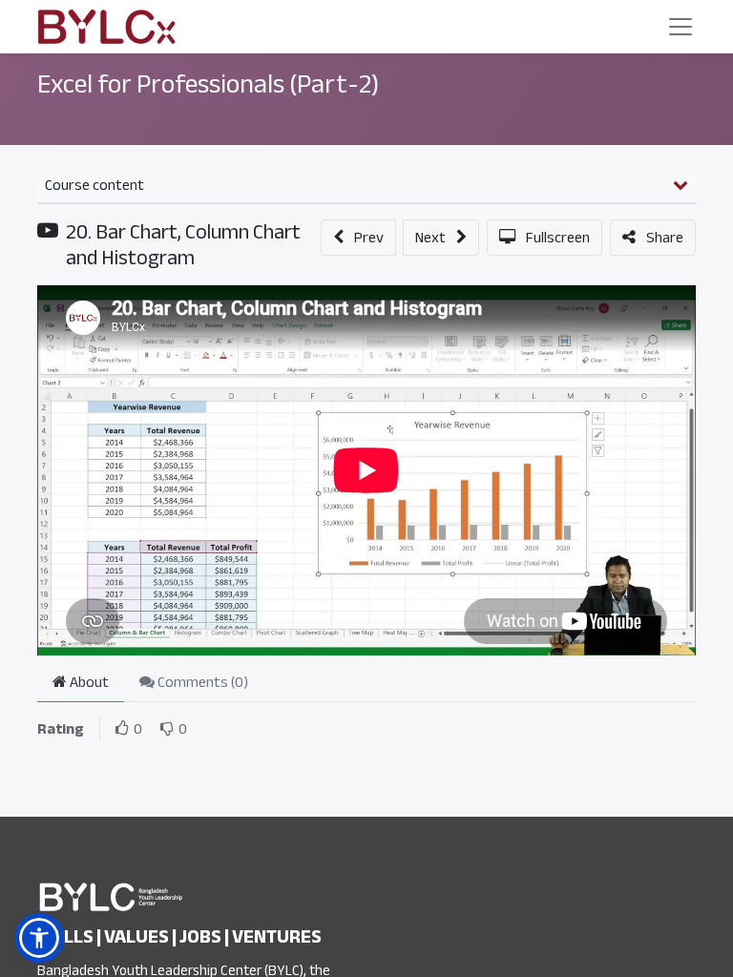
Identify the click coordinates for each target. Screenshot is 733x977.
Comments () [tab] (201, 682)
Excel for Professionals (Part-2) (208, 84)
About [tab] (88, 682)
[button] (358, 237)
